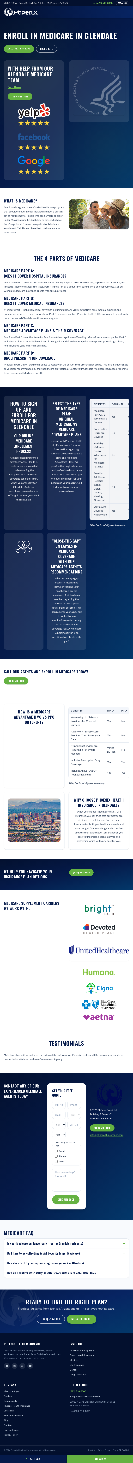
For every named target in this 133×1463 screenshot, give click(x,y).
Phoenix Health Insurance (17, 1405)
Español (122, 3)
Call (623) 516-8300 (19, 48)
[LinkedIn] (22, 1366)
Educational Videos (13, 1415)
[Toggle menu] (125, 12)
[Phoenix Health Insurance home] (21, 12)
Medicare (74, 1360)
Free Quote (46, 48)
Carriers (8, 1396)
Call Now (35, 1459)
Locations (9, 1410)
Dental (73, 1369)
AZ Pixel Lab (124, 1450)
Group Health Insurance (82, 1355)
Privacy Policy (11, 1434)
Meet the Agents (13, 1391)
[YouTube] (30, 1366)
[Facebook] (7, 1366)
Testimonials (10, 1401)
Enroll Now (14, 86)
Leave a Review (11, 1430)
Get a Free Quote (81, 1319)
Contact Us (10, 1425)
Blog (6, 1420)
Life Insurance (77, 1364)
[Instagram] (15, 1366)
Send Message (65, 1200)
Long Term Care (78, 1374)
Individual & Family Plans (82, 1350)
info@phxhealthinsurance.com (106, 1134)
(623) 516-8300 (104, 3)
